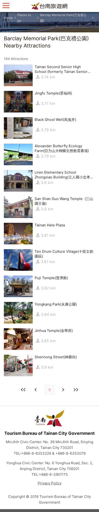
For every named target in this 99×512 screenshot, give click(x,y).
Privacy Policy (50, 483)
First (23, 389)
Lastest (75, 389)
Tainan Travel (49, 6)
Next (36, 389)
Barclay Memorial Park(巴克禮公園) (63, 18)
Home (8, 18)
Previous (63, 389)
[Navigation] (6, 5)
